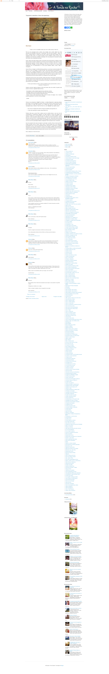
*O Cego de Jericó (68, 357)
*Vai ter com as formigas (69, 480)
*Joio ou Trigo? (68, 309)
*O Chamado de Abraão (69, 359)
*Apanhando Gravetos (69, 216)
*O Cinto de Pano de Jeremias (70, 361)
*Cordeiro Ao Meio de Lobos (70, 249)
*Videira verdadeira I (69, 486)
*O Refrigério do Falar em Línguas (71, 400)
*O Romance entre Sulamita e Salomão (72, 401)
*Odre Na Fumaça (68, 411)
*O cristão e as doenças (69, 366)
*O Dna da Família (68, 370)
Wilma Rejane (31, 179)
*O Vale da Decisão (68, 408)
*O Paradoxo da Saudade (69, 390)
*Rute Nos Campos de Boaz (70, 452)
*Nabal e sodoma (68, 338)
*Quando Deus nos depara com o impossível (73, 436)
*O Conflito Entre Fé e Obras (70, 363)
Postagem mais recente (30, 296)
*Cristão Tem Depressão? (69, 256)
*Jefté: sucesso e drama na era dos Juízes (73, 297)
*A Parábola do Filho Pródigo (70, 186)
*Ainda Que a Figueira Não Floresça (71, 209)
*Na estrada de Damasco (69, 332)
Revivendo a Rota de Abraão (75, 636)
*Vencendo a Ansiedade (69, 483)
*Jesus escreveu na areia (69, 305)
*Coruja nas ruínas (68, 252)
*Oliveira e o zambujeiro (69, 412)
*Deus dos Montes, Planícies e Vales (71, 265)
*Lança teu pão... (68, 316)
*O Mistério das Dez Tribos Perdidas (71, 385)
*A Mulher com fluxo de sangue (70, 181)
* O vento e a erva (68, 152)
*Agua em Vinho (68, 205)
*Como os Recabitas (69, 239)
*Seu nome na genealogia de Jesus (71, 459)
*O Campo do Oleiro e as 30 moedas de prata (73, 354)
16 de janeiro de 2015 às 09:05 (34, 176)
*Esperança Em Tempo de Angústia (71, 285)
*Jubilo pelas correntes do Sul (70, 315)
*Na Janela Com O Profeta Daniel (71, 334)
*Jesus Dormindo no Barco (70, 299)
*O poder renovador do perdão (70, 394)
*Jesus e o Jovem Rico (69, 303)
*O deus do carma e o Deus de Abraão (72, 369)
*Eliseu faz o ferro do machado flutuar (72, 277)
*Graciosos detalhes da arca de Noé (71, 293)
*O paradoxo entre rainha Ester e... (71, 392)
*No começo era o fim (69, 343)
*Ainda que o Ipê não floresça (70, 210)
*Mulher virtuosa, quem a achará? (71, 328)
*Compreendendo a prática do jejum (71, 243)
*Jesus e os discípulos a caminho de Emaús (73, 304)
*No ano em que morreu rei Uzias (71, 342)
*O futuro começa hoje (69, 377)
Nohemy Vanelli (68, 145)
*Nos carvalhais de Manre (70, 346)
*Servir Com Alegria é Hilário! (70, 456)
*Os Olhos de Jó (68, 418)
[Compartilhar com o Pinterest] (43, 135)
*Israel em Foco (68, 296)
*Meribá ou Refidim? (69, 326)
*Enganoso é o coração (69, 279)
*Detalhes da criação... (69, 264)
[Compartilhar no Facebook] (42, 135)
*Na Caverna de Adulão (69, 331)
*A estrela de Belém (68, 169)
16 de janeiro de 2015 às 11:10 (34, 188)
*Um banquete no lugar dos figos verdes (72, 474)
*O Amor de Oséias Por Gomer (70, 347)
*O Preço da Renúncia (69, 397)
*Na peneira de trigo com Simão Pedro (72, 335)
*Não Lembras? (68, 339)
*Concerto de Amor (68, 244)
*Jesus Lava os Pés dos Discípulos (71, 307)
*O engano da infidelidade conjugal (71, 374)
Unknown (30, 166)
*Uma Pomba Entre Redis (69, 479)
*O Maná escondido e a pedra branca (72, 384)
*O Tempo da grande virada (70, 405)
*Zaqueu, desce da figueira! (70, 490)
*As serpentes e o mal (69, 224)
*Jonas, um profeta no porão (70, 312)
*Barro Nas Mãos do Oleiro (70, 229)
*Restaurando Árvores (69, 451)
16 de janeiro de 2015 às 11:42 (34, 235)
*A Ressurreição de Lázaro (70, 193)
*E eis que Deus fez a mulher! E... (71, 271)
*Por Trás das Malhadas (69, 429)
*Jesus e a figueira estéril (69, 300)
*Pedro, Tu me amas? (69, 425)
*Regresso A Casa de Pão (70, 447)
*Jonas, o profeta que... (69, 311)
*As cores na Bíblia (68, 221)
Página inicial (44, 296)
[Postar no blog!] (40, 135)
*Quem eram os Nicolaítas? (70, 440)
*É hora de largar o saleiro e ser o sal (72, 272)
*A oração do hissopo (69, 182)
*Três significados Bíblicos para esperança (73, 472)
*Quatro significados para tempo (71, 439)
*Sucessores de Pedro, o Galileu (71, 467)
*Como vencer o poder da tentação (71, 241)
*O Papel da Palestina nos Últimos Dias (72, 389)
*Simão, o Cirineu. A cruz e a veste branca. (73, 460)
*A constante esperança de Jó (70, 160)
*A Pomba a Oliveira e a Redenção (71, 192)
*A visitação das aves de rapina (70, 201)
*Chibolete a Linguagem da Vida (71, 235)
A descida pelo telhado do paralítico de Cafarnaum (74, 536)
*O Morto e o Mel (68, 388)
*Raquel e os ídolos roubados (70, 443)
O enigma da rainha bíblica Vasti (76, 601)
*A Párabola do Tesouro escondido (71, 188)
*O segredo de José (68, 404)
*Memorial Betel (68, 323)
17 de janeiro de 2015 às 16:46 (34, 244)
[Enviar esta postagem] (37, 135)
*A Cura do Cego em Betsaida (70, 162)
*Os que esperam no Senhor (70, 420)
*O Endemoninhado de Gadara (70, 373)
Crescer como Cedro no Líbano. (76, 608)
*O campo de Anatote (69, 353)
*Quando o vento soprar (69, 437)
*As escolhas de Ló (68, 222)
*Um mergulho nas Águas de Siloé (71, 476)
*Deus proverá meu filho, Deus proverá (72, 268)
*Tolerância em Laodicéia (69, 470)
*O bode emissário (68, 351)
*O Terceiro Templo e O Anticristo (71, 407)
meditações (67, 499)
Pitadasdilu (30, 151)
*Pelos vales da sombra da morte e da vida (73, 428)
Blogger (62, 665)
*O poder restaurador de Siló (70, 396)
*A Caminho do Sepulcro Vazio (70, 156)
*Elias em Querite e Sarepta (70, 276)
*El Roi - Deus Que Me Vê (70, 273)
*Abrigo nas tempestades (69, 202)
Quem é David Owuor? (74, 629)
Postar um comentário (31, 294)
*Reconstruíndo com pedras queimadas (72, 444)
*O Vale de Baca (68, 409)
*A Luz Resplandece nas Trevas (71, 178)
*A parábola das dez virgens (70, 185)
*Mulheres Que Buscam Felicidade (71, 330)
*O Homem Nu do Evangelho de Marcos (72, 378)
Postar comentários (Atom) (34, 298)
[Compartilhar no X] (41, 135)
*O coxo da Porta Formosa (70, 365)
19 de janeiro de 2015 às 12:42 (34, 251)
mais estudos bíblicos (69, 494)
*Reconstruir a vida (68, 445)
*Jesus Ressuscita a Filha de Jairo (71, 308)
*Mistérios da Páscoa (69, 327)
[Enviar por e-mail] (38, 135)
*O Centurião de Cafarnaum (70, 358)
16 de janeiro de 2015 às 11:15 (34, 210)
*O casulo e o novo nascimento (70, 355)
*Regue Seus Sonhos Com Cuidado (71, 448)
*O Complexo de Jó (68, 362)
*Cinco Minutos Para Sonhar (70, 237)
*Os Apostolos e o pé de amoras (71, 416)
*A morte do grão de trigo (69, 180)
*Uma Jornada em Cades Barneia (71, 478)
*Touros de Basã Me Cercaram (70, 471)
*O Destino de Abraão (69, 367)
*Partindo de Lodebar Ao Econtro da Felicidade (73, 424)
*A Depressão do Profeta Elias (70, 163)
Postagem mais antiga (58, 296)
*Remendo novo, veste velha (70, 449)
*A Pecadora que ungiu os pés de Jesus (72, 190)
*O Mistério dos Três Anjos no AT (71, 386)
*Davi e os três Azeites (69, 257)
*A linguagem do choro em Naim (71, 177)
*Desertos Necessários (69, 261)
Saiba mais (73, 514)
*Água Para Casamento (69, 206)
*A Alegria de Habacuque (69, 153)
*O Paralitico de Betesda (69, 393)
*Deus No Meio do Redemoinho (71, 267)
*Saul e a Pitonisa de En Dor (70, 455)
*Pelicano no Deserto (69, 426)
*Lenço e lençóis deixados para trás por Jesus (73, 319)
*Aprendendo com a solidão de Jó (71, 217)
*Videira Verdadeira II (69, 487)
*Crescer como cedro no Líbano (71, 254)
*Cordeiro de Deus (68, 250)
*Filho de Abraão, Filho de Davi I (71, 289)
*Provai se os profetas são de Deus (71, 432)
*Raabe (66, 441)
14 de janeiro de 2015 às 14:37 (34, 147)
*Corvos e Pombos (68, 253)
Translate (72, 45)
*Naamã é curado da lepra (70, 336)
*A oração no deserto (69, 184)
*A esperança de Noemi (69, 168)
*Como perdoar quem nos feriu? (71, 240)
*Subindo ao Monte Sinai (69, 466)
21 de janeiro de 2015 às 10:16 (34, 258)
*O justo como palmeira (69, 382)
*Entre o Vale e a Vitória (69, 280)
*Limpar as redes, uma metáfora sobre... (72, 320)
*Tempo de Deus (68, 468)
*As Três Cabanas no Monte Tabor (71, 228)
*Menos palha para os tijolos (70, 324)
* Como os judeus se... (69, 151)
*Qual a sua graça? (68, 433)
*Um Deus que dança (69, 475)
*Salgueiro (67, 453)
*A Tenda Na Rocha (68, 196)
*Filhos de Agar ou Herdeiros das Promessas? (73, 292)
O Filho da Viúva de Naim (74, 562)
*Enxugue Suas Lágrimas (69, 281)
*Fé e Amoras (67, 288)
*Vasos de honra (68, 482)
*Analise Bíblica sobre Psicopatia (71, 213)
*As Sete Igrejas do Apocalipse (70, 225)
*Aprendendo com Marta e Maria (71, 218)
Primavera (30, 262)
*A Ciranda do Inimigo (69, 159)
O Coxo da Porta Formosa (74, 549)
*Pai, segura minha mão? (69, 421)
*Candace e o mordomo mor (70, 232)
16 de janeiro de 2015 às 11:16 (34, 220)
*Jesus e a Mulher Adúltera (70, 301)
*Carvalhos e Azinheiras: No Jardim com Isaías (73, 233)
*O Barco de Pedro (68, 350)
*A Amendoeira (68, 155)
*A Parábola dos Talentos (69, 189)
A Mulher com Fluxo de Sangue (75, 556)
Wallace (66, 146)
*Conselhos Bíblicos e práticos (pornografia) (73, 248)
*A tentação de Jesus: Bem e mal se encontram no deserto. (71, 198)
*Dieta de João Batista (69, 269)
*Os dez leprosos (68, 417)
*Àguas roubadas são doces (70, 208)
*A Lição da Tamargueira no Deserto (71, 176)
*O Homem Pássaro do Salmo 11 (71, 380)
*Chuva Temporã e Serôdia (70, 236)
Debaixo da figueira (73, 615)
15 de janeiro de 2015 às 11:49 (34, 169)
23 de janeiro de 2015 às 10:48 (34, 274)
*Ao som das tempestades (70, 214)
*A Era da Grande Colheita (70, 167)
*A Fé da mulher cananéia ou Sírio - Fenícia (73, 171)
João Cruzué (67, 144)
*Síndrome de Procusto (69, 463)
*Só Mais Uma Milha (69, 464)
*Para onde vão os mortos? (70, 422)
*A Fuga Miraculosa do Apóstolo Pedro (72, 172)
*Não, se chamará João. (69, 340)
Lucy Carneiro (31, 142)
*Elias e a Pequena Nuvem (70, 275)
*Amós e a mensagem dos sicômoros (72, 212)
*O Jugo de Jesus (68, 381)
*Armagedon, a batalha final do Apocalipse (73, 220)
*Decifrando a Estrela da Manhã (71, 260)
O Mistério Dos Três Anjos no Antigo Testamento (75, 643)
